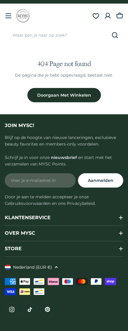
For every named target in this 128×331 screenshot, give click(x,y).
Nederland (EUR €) (32, 267)
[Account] (107, 15)
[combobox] (64, 35)
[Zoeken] (114, 35)
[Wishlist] (95, 15)
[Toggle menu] (8, 15)
